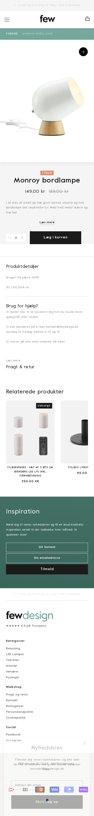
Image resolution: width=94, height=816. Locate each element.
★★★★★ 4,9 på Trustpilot (26, 625)
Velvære (12, 671)
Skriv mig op (47, 797)
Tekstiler (12, 660)
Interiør (11, 665)
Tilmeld (47, 569)
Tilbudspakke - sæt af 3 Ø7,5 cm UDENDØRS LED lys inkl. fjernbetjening (30, 471)
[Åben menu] (7, 19)
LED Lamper (15, 654)
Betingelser (15, 706)
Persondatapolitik (19, 712)
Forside (12, 34)
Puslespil (12, 677)
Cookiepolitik (16, 717)
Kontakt (12, 700)
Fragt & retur (20, 367)
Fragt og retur (17, 694)
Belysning (13, 648)
